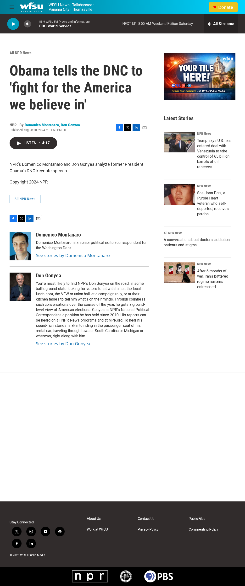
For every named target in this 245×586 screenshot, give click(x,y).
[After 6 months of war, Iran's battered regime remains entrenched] (179, 272)
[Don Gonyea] (20, 287)
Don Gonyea (70, 125)
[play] (13, 24)
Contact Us (146, 519)
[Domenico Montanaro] (20, 246)
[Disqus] (122, 437)
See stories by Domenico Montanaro (73, 255)
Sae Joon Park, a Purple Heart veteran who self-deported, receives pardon (213, 203)
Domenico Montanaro (42, 125)
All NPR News (21, 52)
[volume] (27, 24)
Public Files (197, 519)
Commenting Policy (203, 529)
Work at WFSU (97, 529)
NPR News (204, 133)
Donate (225, 7)
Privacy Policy (148, 529)
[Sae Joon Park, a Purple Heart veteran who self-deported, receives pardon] (179, 194)
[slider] (35, 23)
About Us (94, 519)
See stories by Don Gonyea (63, 343)
